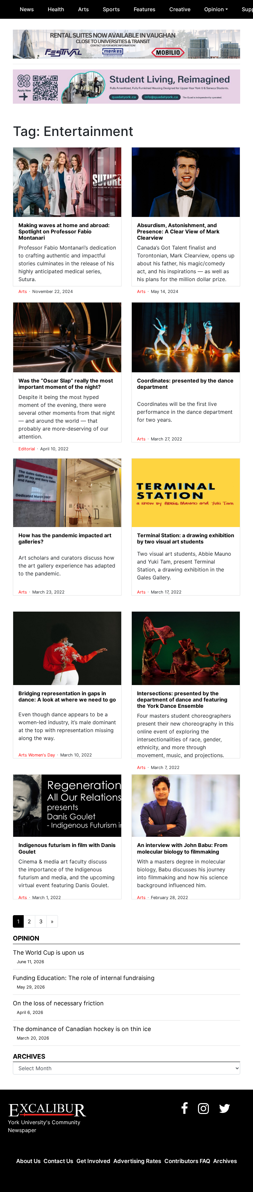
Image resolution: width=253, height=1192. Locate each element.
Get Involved (93, 1161)
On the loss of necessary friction (58, 1003)
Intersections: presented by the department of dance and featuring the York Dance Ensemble (182, 699)
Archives (225, 1161)
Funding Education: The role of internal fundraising (84, 977)
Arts (83, 9)
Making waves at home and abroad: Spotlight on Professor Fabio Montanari (64, 231)
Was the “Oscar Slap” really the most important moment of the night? (65, 383)
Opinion (214, 9)
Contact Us (58, 1161)
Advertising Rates (137, 1161)
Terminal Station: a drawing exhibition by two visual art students (185, 538)
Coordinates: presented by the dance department (185, 383)
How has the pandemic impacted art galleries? (64, 538)
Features (144, 9)
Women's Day (42, 755)
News (27, 9)
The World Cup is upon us (48, 952)
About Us (28, 1161)
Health (56, 9)
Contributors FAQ (187, 1161)
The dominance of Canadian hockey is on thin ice (82, 1028)
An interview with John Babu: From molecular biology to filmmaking (182, 848)
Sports (111, 9)
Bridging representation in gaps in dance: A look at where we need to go (67, 696)
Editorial (27, 448)
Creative (179, 9)
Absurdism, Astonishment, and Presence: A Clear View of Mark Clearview (178, 231)
